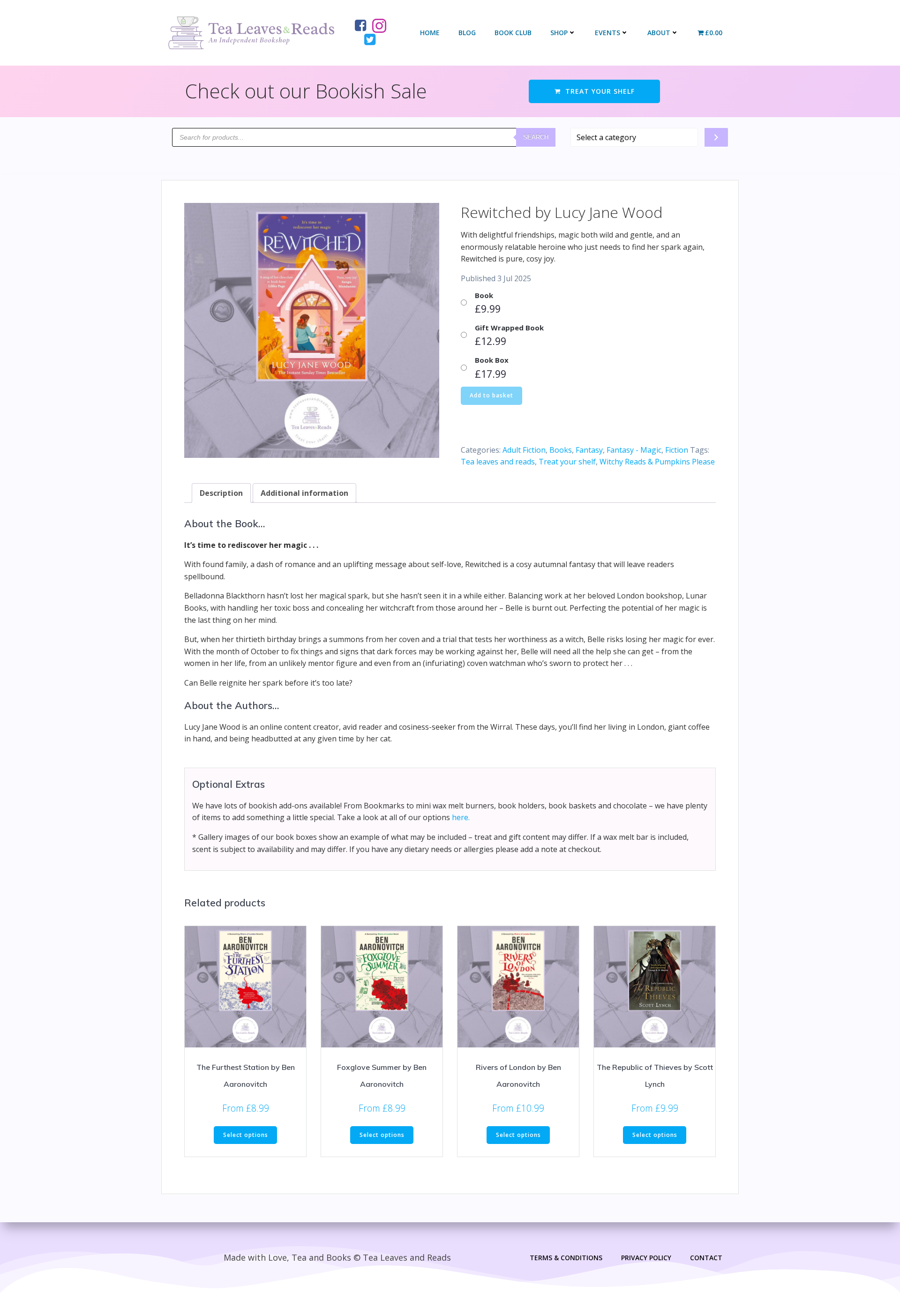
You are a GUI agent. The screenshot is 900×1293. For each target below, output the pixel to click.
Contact (706, 1257)
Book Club (513, 32)
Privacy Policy (646, 1257)
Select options (245, 1135)
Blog (467, 32)
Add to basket (491, 395)
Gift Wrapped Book (509, 327)
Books (560, 450)
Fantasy (589, 450)
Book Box (492, 360)
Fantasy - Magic (634, 450)
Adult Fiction (524, 450)
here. (461, 817)
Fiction (676, 450)
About (658, 32)
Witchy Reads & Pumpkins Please (657, 461)
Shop (559, 32)
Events (607, 32)
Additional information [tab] (304, 493)
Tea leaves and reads (498, 461)
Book (484, 295)
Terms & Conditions (566, 1257)
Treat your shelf (567, 461)
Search (535, 137)
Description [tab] (221, 493)
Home (430, 32)
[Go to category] (716, 137)
